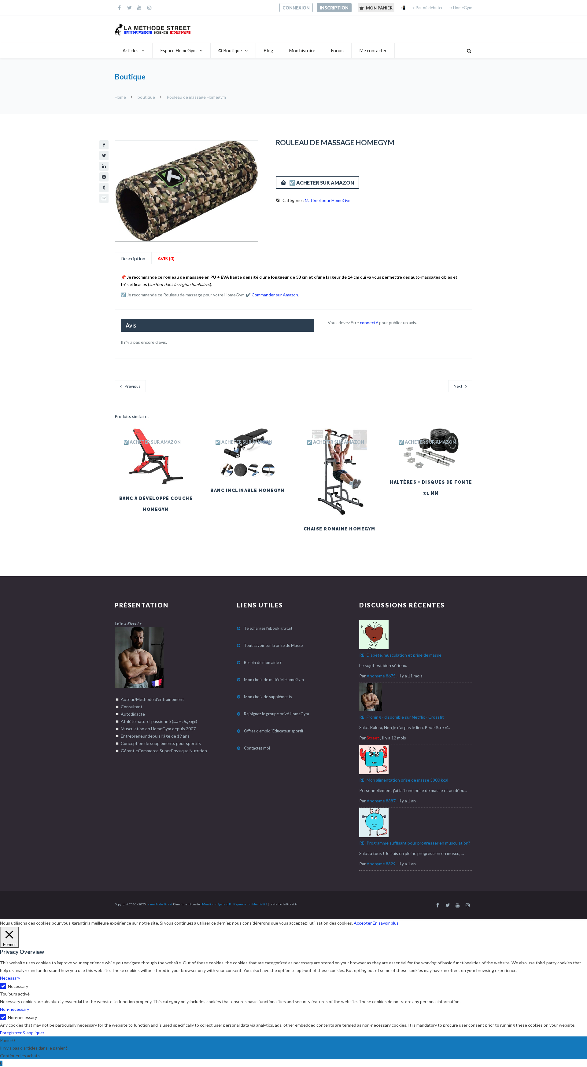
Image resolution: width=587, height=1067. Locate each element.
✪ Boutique (230, 50)
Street (373, 737)
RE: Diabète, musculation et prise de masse (400, 655)
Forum (337, 50)
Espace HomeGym (178, 50)
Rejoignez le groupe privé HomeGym (276, 713)
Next (458, 386)
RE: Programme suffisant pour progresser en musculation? (414, 842)
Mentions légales (214, 904)
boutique (146, 97)
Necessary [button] (10, 978)
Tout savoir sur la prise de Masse (273, 645)
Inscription (334, 7)
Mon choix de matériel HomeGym (274, 679)
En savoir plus (386, 923)
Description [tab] (132, 258)
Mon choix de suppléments (268, 696)
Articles (130, 50)
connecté (369, 322)
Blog (268, 50)
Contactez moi (257, 748)
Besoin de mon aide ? (263, 662)
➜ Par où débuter (427, 7)
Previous (132, 386)
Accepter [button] (363, 923)
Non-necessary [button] (14, 1009)
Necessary (18, 986)
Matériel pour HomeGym (328, 200)
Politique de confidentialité (248, 904)
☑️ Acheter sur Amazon (321, 182)
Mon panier (379, 8)
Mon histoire (302, 50)
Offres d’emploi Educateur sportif (273, 730)
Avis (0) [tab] (166, 258)
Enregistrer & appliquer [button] (22, 1032)
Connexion (296, 7)
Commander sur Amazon (275, 294)
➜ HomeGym (460, 7)
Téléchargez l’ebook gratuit (268, 628)
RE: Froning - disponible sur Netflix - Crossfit (401, 717)
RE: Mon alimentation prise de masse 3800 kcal (403, 780)
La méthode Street (159, 904)
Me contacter (373, 50)
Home (121, 97)
